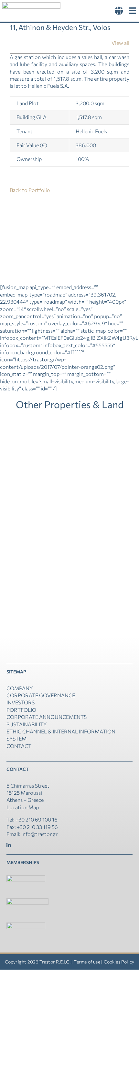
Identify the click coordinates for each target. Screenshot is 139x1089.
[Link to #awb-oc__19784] (132, 10)
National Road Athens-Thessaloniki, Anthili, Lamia (33, 456)
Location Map (22, 807)
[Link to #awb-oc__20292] (119, 10)
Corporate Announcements (46, 717)
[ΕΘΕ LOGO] (25, 878)
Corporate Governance (40, 695)
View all (120, 43)
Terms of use (87, 961)
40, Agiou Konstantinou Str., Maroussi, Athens (33, 559)
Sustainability (26, 724)
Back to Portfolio (30, 190)
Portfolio (21, 710)
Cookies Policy (119, 961)
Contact (18, 746)
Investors (20, 702)
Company (19, 688)
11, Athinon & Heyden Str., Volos (106, 456)
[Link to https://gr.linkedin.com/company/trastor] (8, 845)
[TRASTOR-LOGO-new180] (31, 5)
